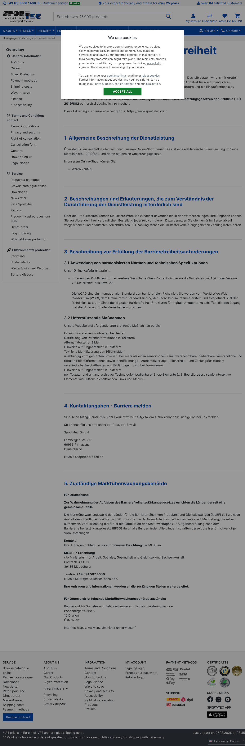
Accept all (122, 91)
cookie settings (117, 75)
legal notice (152, 83)
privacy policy (104, 83)
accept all (153, 63)
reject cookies (151, 75)
